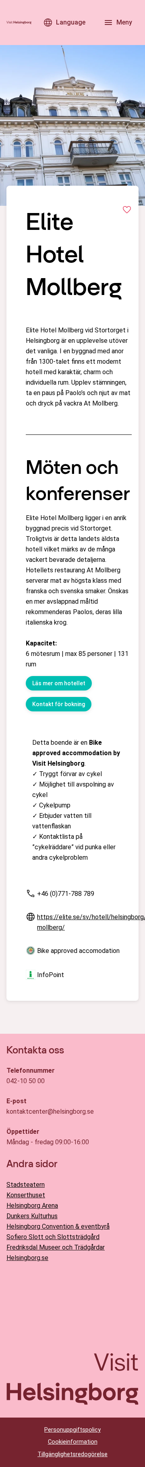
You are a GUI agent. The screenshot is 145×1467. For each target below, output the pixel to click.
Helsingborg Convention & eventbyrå (58, 1226)
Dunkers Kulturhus (32, 1216)
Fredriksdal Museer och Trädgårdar (55, 1247)
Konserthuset (25, 1195)
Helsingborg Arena (32, 1205)
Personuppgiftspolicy (72, 1429)
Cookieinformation (72, 1441)
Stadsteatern (25, 1184)
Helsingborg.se (27, 1258)
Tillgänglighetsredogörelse (72, 1454)
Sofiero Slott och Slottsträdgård (52, 1237)
